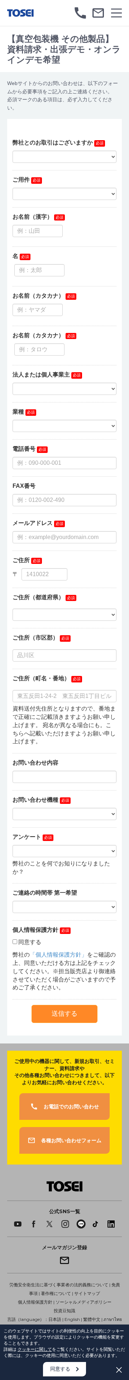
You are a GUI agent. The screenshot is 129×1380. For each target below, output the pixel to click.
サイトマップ (87, 1293)
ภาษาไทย (113, 1319)
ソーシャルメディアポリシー (83, 1302)
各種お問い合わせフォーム (71, 1140)
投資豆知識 (64, 1310)
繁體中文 (91, 1319)
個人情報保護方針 (35, 1302)
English (72, 1319)
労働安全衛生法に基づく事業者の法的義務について (58, 1284)
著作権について (56, 1293)
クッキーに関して (35, 1349)
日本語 (54, 1319)
